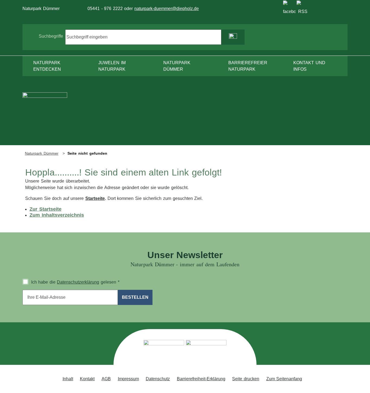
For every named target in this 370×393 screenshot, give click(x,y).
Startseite (95, 198)
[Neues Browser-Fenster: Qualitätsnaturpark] (206, 351)
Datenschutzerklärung (78, 282)
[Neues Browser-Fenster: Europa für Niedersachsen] (164, 351)
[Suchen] (233, 37)
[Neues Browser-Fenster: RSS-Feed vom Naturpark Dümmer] (303, 7)
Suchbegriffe (51, 36)
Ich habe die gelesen (75, 282)
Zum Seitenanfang (284, 378)
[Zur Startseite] (44, 118)
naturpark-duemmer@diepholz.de (166, 8)
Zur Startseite (45, 209)
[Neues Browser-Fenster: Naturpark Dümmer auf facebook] (289, 7)
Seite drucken (245, 378)
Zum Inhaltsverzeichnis (57, 215)
